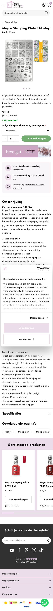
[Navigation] (4, 5)
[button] (31, 453)
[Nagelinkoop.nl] (15, 5)
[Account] (44, 5)
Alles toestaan (26, 328)
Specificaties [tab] (11, 413)
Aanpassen (25, 339)
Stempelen (23, 431)
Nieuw (8, 431)
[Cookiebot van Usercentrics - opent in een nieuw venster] (37, 269)
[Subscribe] (48, 540)
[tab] (26, 574)
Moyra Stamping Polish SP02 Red (17, 484)
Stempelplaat (11, 22)
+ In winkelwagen (18, 499)
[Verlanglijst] (39, 5)
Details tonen (37, 317)
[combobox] (26, 13)
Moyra (12, 32)
